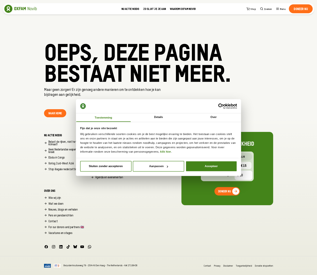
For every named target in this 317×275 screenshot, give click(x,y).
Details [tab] (158, 117)
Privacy (217, 266)
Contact (207, 266)
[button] (301, 8)
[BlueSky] (75, 247)
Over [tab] (213, 117)
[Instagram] (53, 247)
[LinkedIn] (61, 247)
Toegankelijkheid (244, 266)
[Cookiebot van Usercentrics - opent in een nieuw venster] (221, 106)
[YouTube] (82, 247)
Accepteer (211, 166)
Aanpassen (156, 166)
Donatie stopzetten (264, 266)
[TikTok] (68, 247)
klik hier (165, 151)
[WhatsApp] (89, 247)
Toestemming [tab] (103, 117)
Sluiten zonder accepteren (106, 166)
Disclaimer (228, 266)
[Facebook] (46, 247)
